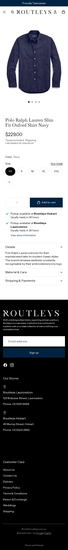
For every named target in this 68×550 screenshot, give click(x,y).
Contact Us (10, 475)
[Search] (12, 12)
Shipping (8, 511)
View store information (23, 235)
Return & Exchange (15, 499)
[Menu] (4, 12)
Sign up (34, 352)
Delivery (8, 481)
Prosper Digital (43, 533)
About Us (8, 469)
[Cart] (63, 12)
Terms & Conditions (15, 493)
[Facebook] (5, 365)
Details (10, 247)
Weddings (9, 505)
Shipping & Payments (20, 280)
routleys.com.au (38, 529)
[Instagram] (12, 365)
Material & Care (16, 272)
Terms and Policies (34, 545)
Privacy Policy (11, 487)
